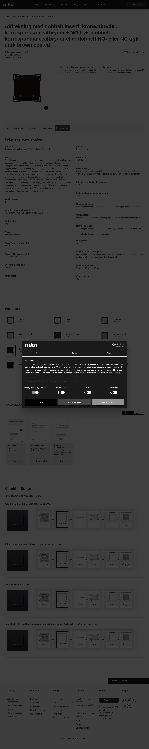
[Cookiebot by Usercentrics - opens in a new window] (114, 345)
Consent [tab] (39, 353)
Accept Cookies (108, 402)
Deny (41, 402)
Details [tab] (74, 353)
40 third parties (42, 381)
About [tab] (109, 353)
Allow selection (74, 402)
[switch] (61, 392)
